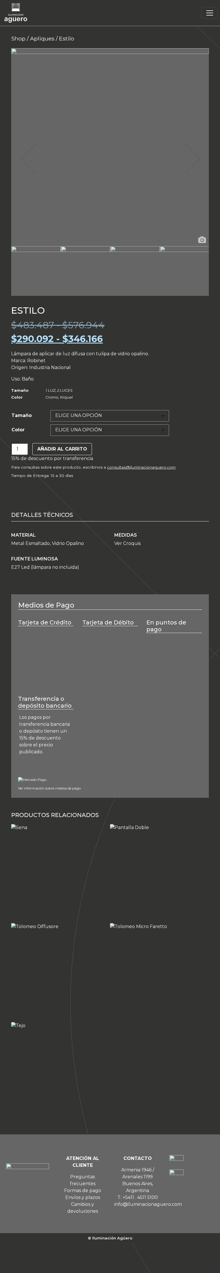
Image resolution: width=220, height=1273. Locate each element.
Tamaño (21, 415)
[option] (110, 147)
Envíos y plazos (82, 1197)
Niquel (66, 397)
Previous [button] (28, 159)
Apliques (42, 38)
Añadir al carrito (62, 449)
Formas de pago (82, 1190)
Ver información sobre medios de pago (49, 788)
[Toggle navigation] (210, 13)
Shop (18, 38)
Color (18, 429)
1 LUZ (50, 390)
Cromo (52, 397)
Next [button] (192, 159)
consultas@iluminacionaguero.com (141, 467)
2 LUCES (64, 390)
